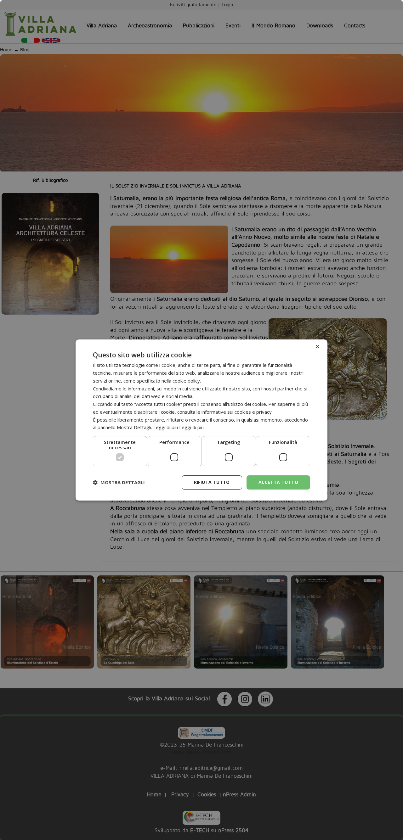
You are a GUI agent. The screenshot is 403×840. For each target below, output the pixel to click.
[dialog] (201, 420)
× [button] (317, 346)
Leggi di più (191, 427)
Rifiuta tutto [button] (212, 482)
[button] (119, 482)
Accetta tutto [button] (278, 482)
